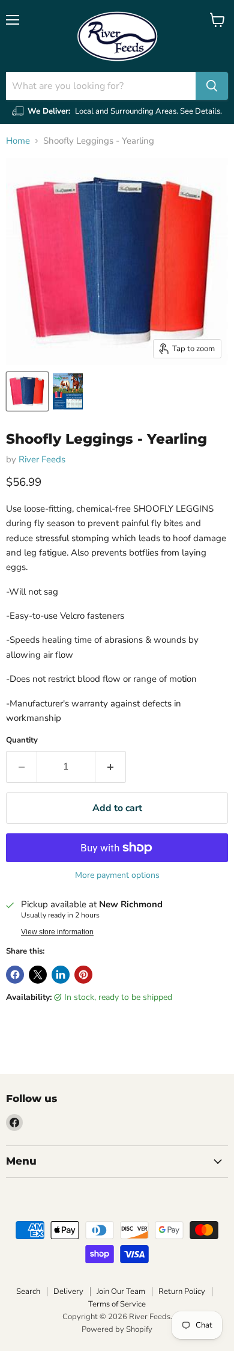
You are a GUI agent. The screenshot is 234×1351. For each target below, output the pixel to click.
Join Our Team (121, 1291)
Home (18, 141)
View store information (57, 932)
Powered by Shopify (117, 1329)
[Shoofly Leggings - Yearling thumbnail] (27, 391)
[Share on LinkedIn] (61, 975)
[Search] (212, 86)
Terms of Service (117, 1304)
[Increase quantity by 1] (110, 766)
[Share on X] (38, 975)
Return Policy (181, 1291)
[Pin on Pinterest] (83, 975)
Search (28, 1291)
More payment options (117, 875)
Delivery (68, 1291)
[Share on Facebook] (15, 975)
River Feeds (42, 459)
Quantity (22, 740)
